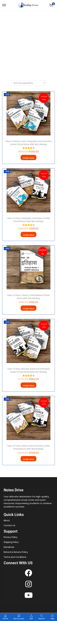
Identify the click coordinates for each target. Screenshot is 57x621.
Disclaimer (9, 547)
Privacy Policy (10, 537)
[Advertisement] (28, 40)
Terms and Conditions (15, 557)
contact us (9, 525)
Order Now (28, 158)
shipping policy (11, 542)
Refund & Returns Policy (16, 552)
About (7, 520)
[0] (51, 5)
